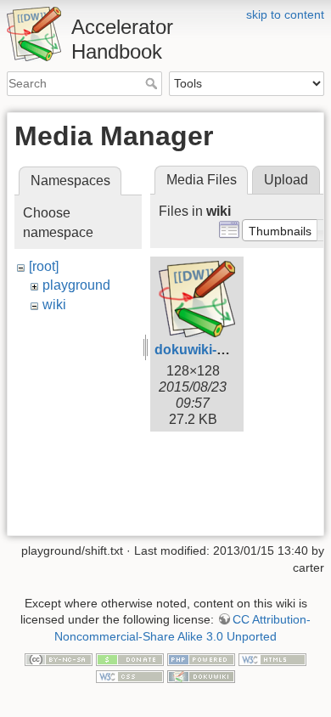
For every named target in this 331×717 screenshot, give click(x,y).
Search (153, 83)
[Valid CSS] (130, 675)
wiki (54, 304)
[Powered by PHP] (201, 658)
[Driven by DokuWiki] (201, 675)
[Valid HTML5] (272, 658)
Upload (286, 179)
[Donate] (130, 658)
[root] (44, 266)
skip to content (285, 14)
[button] (280, 230)
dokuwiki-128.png (211, 349)
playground (76, 285)
